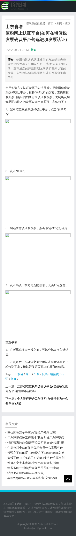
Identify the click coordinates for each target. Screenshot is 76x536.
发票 (45, 374)
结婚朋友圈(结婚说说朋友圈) (25, 473)
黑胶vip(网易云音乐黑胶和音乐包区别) (32, 478)
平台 (37, 374)
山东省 (18, 374)
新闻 (59, 23)
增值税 (54, 374)
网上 (28, 374)
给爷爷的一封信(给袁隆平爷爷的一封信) (33, 467)
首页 (50, 23)
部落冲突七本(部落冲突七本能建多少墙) (33, 462)
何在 (14, 378)
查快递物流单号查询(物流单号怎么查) (31, 432)
